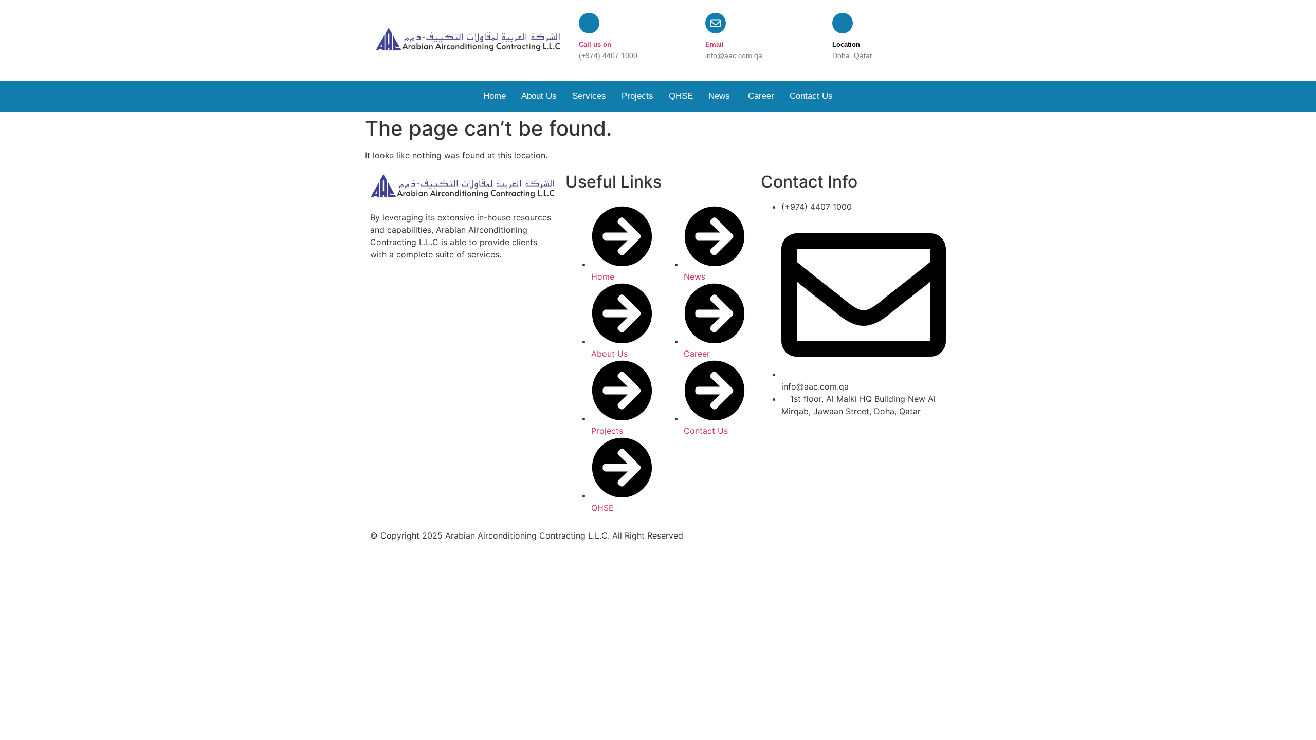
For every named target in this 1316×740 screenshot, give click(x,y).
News (720, 96)
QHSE (681, 96)
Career (761, 96)
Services (589, 96)
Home (494, 96)
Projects (637, 96)
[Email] (715, 23)
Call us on (595, 44)
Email (714, 44)
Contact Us (811, 96)
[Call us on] (589, 23)
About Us (539, 96)
